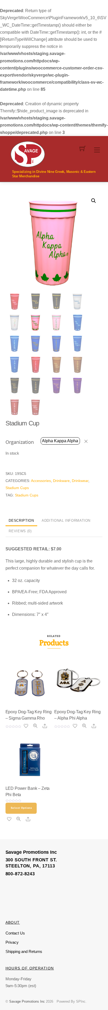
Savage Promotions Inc (27, 1001)
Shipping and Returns (24, 951)
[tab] (21, 521)
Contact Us (15, 933)
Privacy (12, 942)
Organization (20, 442)
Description (21, 520)
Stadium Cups (17, 488)
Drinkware (61, 481)
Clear (88, 441)
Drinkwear (80, 481)
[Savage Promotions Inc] (28, 154)
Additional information (66, 520)
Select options (21, 807)
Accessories (41, 481)
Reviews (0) (20, 531)
